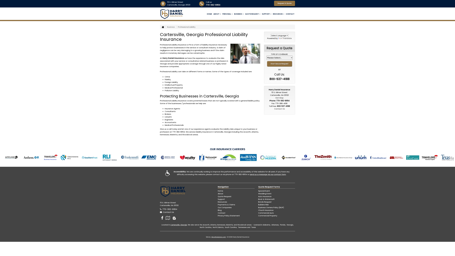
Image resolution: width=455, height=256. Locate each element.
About (220, 193)
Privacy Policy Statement (229, 215)
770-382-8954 (213, 5)
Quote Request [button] (252, 14)
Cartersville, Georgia (178, 225)
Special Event (264, 191)
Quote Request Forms (269, 186)
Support (221, 199)
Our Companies (225, 207)
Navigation (223, 186)
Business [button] (238, 14)
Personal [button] (226, 14)
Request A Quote (284, 3)
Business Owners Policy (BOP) (271, 207)
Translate (287, 38)
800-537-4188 (279, 79)
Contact (290, 14)
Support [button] (266, 14)
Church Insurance (265, 210)
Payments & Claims (226, 204)
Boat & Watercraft (266, 199)
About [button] (216, 14)
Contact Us (279, 109)
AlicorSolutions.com (218, 237)
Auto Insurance (264, 196)
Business (171, 27)
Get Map (279, 98)
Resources (222, 202)
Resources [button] (278, 14)
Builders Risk (263, 204)
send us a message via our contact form (268, 174)
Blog (220, 210)
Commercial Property (267, 215)
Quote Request (224, 196)
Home (209, 14)
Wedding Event (264, 193)
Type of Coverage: (279, 54)
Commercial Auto (266, 213)
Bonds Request (265, 202)
